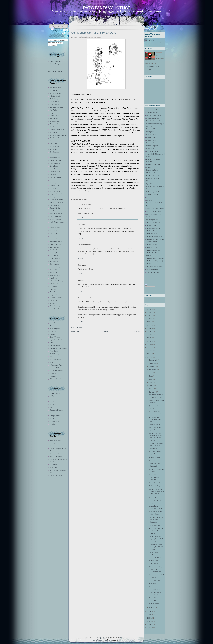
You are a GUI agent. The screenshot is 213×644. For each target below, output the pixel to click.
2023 (149, 319)
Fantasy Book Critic (153, 137)
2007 (149, 621)
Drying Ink (150, 131)
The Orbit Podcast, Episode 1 (155, 464)
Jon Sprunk (53, 272)
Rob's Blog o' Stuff (152, 192)
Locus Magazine (55, 393)
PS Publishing (54, 354)
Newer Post (75, 331)
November (152, 363)
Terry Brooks (54, 113)
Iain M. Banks (54, 101)
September (152, 369)
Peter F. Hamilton (55, 160)
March (151, 389)
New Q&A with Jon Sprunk (155, 452)
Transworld (53, 376)
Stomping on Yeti (152, 219)
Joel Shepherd (54, 261)
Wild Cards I (153, 583)
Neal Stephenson (55, 275)
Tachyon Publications (57, 368)
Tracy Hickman (55, 163)
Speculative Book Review (155, 203)
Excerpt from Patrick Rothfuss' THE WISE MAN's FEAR (156, 491)
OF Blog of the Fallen (153, 176)
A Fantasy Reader (152, 112)
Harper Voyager (55, 337)
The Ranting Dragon (153, 250)
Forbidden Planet (152, 151)
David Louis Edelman (57, 138)
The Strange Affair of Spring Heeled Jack (156, 537)
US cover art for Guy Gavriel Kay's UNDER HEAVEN (155, 569)
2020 (149, 328)
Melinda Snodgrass (56, 267)
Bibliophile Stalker (152, 118)
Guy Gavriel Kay (55, 177)
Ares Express (153, 460)
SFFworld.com (54, 446)
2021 (149, 325)
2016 (149, 341)
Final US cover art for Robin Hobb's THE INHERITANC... (156, 554)
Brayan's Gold (153, 497)
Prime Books (54, 351)
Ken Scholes (54, 255)
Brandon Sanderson (56, 250)
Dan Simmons (54, 264)
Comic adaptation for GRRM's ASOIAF (94, 32)
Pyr (51, 356)
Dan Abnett (53, 90)
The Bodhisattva (151, 225)
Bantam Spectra (55, 328)
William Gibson (55, 157)
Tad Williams (54, 300)
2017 (149, 338)
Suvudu (52, 424)
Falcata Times (151, 134)
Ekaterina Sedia (55, 258)
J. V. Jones (53, 174)
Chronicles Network (56, 410)
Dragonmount (54, 454)
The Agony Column (153, 222)
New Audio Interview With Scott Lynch (156, 396)
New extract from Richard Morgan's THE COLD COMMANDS (155, 420)
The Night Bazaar (152, 247)
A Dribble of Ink (151, 110)
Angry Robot (54, 323)
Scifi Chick (150, 197)
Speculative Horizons (153, 211)
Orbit (51, 342)
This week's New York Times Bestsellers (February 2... (156, 445)
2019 (149, 331)
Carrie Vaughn (54, 286)
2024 (149, 315)
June (150, 379)
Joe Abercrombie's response (155, 501)
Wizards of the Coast (56, 379)
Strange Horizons (55, 415)
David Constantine (56, 127)
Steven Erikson (55, 141)
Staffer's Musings (152, 217)
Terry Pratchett (54, 236)
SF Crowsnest (54, 413)
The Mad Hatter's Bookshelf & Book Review (155, 240)
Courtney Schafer (55, 253)
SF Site (52, 401)
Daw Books (53, 331)
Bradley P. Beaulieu (56, 107)
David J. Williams (56, 297)
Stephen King (54, 185)
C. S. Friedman (54, 152)
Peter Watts (53, 289)
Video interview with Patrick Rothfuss (156, 593)
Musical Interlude (154, 483)
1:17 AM (80, 218)
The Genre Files (151, 234)
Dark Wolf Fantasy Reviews (155, 121)
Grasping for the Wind (153, 164)
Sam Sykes (53, 278)
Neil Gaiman (54, 155)
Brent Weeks (54, 292)
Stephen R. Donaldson (57, 129)
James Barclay (54, 104)
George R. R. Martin (56, 199)
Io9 (51, 407)
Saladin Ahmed (55, 96)
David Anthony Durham (58, 135)
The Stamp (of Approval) (154, 261)
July (150, 376)
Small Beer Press (55, 359)
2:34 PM (80, 291)
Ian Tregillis (54, 283)
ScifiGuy (149, 200)
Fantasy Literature (152, 143)
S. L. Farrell (53, 143)
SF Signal (53, 396)
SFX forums (53, 464)
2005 (149, 627)
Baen (51, 326)
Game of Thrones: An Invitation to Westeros (156, 477)
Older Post (136, 331)
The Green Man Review (154, 236)
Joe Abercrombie (55, 87)
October (151, 366)
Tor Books (53, 373)
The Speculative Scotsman (155, 258)
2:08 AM (80, 238)
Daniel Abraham (55, 93)
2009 (149, 615)
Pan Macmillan (55, 345)
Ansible (52, 399)
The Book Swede (152, 231)
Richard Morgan (55, 216)
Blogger (121, 637)
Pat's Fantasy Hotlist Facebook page (56, 62)
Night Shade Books (56, 340)
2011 (149, 357)
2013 (149, 351)
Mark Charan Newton (57, 222)
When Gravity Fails (152, 272)
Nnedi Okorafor (55, 227)
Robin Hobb (54, 166)
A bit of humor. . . (154, 563)
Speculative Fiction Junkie (155, 206)
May (150, 382)
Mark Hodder (54, 169)
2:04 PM (80, 273)
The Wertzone (151, 264)
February (152, 392)
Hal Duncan (54, 132)
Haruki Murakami (56, 219)
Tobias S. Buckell (55, 115)
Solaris (52, 362)
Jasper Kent (53, 180)
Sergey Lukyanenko (56, 194)
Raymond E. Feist (56, 146)
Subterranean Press (56, 365)
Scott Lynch (54, 197)
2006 (149, 624)
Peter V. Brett (54, 110)
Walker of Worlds (152, 269)
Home (106, 331)
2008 (149, 618)
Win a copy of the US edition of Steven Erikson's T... (156, 530)
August (151, 373)
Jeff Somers (53, 269)
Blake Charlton (55, 124)
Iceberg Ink (150, 167)
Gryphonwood (54, 421)
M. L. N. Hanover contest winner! (155, 412)
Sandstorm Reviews (152, 194)
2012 (149, 354)
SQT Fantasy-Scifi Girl (153, 214)
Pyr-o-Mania (150, 184)
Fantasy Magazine (152, 146)
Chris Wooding (55, 306)
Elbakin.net (53, 467)
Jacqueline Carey (55, 121)
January (151, 607)
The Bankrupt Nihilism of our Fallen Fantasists (156, 519)
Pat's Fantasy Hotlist (106, 8)
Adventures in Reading (154, 115)
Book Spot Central (56, 456)
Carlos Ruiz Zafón (56, 309)
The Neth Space (151, 244)
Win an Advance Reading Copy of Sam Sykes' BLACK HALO (156, 545)
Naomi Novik (54, 225)
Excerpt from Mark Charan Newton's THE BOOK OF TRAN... (155, 436)
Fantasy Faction (151, 140)
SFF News (53, 404)
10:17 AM (81, 258)
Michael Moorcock (56, 213)
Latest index (150, 40)
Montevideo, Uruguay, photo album (156, 512)
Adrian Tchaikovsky (56, 281)
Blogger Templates (100, 639)
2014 (149, 347)
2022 (149, 322)
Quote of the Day (154, 457)
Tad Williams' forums (57, 475)
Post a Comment (76, 327)
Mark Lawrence (55, 191)
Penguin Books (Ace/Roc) (58, 348)
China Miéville (55, 208)
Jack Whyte (53, 303)
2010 (149, 611)
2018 (149, 335)
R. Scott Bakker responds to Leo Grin (156, 507)
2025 (149, 312)
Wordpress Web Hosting (100, 640)
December (152, 360)
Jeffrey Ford (54, 149)
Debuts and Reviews (153, 129)
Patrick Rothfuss (55, 244)
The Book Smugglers (153, 228)
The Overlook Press (56, 370)
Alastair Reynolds (56, 241)
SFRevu (52, 418)
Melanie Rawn (54, 239)
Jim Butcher (54, 118)
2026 (149, 309)
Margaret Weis (54, 295)
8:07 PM (80, 322)
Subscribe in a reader (55, 71)
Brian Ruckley (54, 247)
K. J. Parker (53, 230)
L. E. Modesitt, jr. (55, 211)
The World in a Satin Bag (154, 266)
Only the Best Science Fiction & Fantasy (153, 179)
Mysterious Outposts (153, 173)
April (151, 385)
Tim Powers (53, 233)
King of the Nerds (152, 170)
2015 (149, 344)
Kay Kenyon (54, 183)
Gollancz (53, 334)
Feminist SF (150, 148)
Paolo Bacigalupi (55, 99)
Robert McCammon (56, 202)
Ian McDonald (54, 205)
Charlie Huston (55, 171)
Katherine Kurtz (55, 188)
